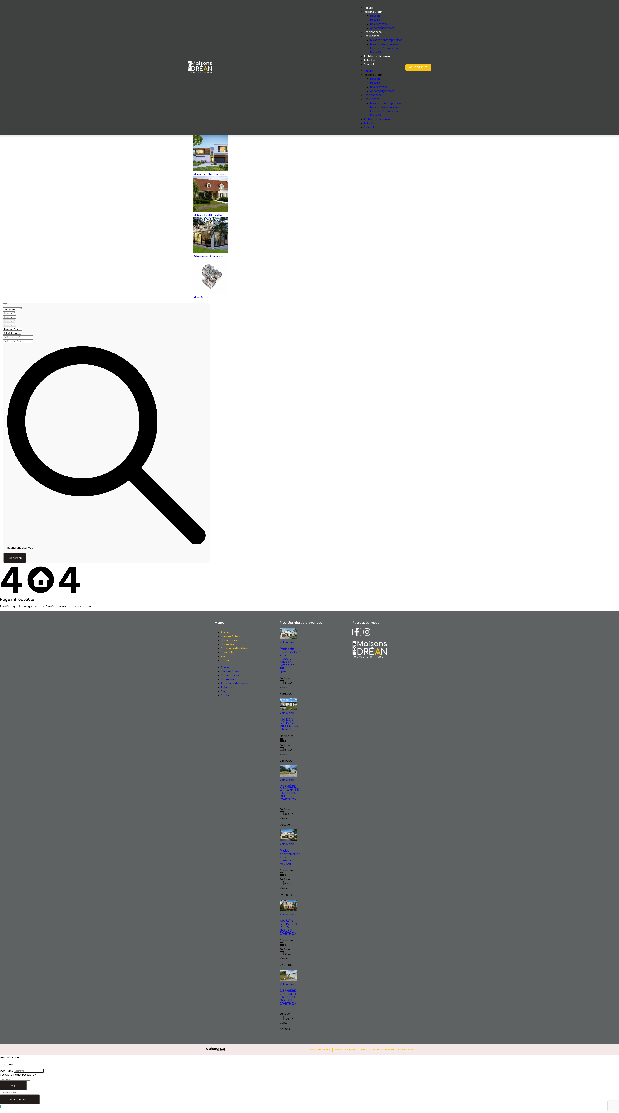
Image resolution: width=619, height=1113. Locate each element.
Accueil (225, 632)
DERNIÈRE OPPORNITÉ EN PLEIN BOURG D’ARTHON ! (289, 794)
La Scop (375, 16)
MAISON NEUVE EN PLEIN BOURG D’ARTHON (288, 927)
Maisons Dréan (230, 636)
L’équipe (375, 20)
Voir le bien (287, 642)
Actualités (370, 60)
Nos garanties (379, 24)
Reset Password (20, 1099)
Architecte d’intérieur (377, 56)
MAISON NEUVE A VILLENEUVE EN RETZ (290, 724)
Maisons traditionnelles (384, 44)
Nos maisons (371, 36)
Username (6, 1071)
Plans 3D (375, 52)
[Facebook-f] (356, 632)
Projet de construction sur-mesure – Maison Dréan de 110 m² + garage (290, 660)
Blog (223, 656)
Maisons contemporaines (386, 40)
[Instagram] (367, 632)
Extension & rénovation (384, 48)
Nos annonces (373, 32)
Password (6, 1075)
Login (13, 1085)
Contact (369, 64)
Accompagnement (382, 28)
